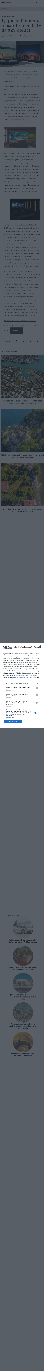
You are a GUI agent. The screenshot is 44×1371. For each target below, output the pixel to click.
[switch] (36, 688)
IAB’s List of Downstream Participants (24, 677)
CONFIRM (13, 721)
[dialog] (22, 685)
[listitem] (22, 683)
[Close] (40, 647)
